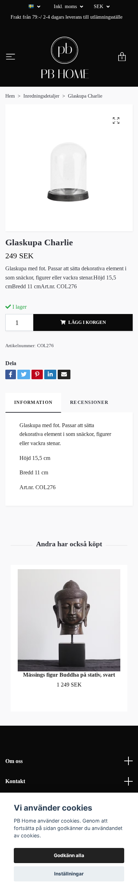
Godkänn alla (69, 855)
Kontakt (15, 781)
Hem (10, 96)
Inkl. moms (66, 6)
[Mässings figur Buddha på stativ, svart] (69, 620)
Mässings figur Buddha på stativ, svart (69, 675)
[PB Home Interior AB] (65, 57)
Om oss (14, 761)
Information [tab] (33, 402)
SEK (99, 6)
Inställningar (69, 873)
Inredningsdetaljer (41, 96)
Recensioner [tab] (89, 402)
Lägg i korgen (87, 322)
